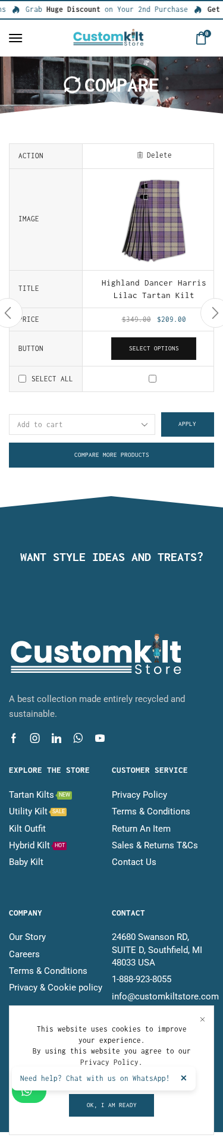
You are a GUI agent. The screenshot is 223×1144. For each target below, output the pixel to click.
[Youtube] (100, 738)
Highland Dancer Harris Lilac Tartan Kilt (154, 289)
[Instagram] (35, 738)
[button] (15, 38)
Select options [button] (154, 348)
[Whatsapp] (78, 738)
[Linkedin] (56, 738)
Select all (52, 379)
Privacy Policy (109, 1062)
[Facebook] (13, 738)
